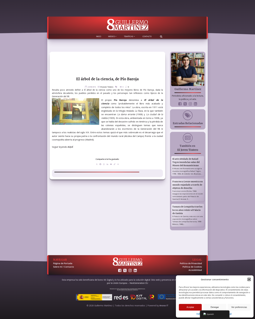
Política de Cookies (192, 266)
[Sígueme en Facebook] (180, 104)
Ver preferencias (239, 307)
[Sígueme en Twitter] (185, 104)
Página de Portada (62, 263)
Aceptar (190, 307)
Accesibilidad (195, 270)
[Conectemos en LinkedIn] (195, 104)
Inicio (98, 36)
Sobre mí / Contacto (63, 266)
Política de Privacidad (191, 263)
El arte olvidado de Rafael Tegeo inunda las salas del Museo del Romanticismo (186, 162)
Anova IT (163, 305)
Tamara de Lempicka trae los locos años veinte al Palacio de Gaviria (187, 210)
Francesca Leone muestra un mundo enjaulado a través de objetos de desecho (187, 185)
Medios (111, 36)
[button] (249, 279)
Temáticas (128, 36)
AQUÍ (70, 146)
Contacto (147, 36)
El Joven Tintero (106, 87)
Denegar (215, 307)
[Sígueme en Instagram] (190, 104)
